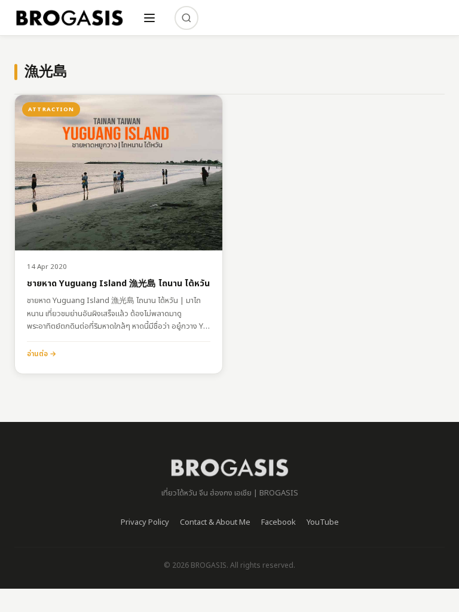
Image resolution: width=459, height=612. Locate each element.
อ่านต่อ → (41, 353)
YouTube (323, 522)
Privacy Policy (145, 522)
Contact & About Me (215, 522)
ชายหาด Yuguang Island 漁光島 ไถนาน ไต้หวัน (118, 284)
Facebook (278, 522)
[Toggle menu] (149, 18)
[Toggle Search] (186, 18)
